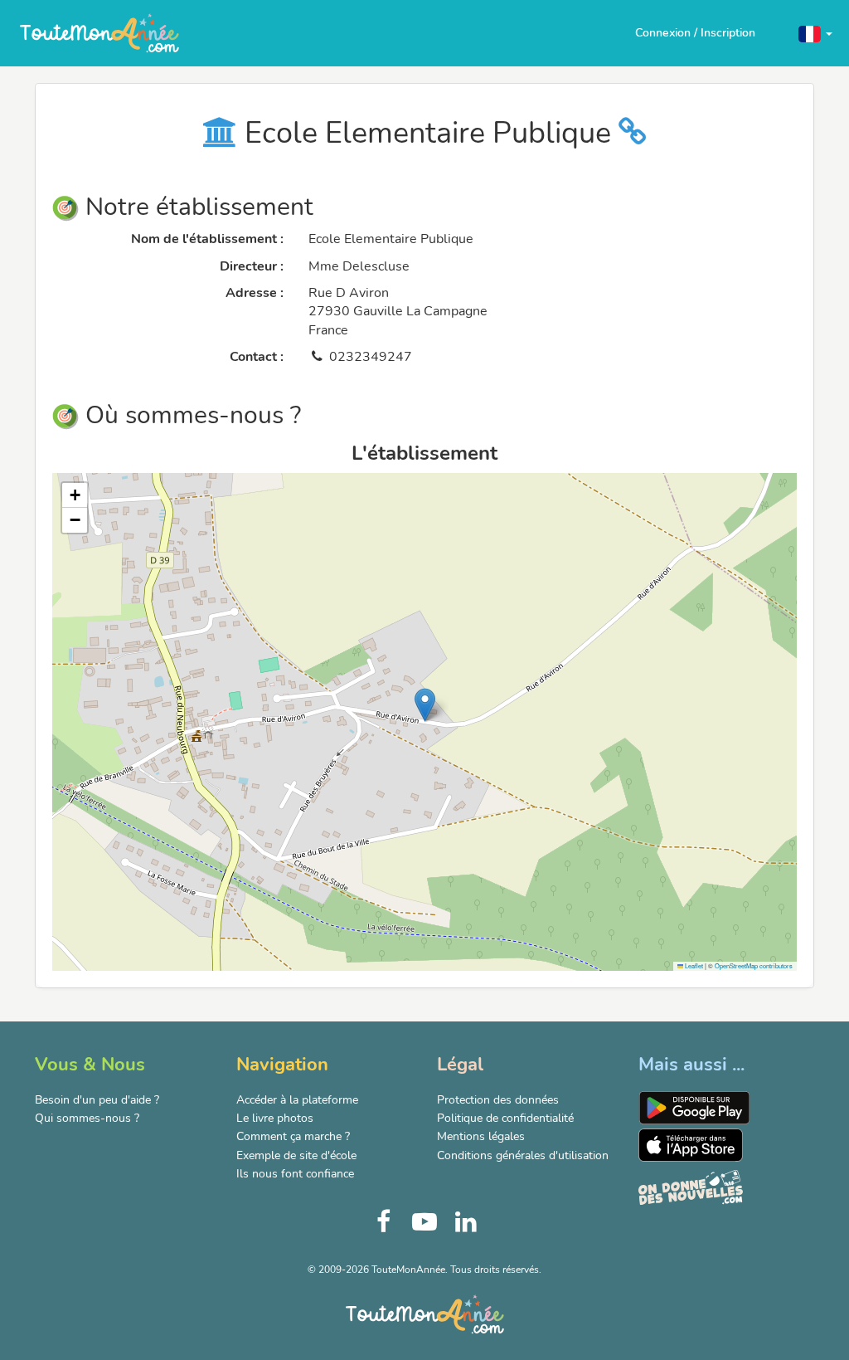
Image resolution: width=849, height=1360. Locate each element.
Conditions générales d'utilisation (523, 1155)
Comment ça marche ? (293, 1136)
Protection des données (498, 1100)
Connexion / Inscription (695, 33)
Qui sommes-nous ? (87, 1118)
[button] (815, 33)
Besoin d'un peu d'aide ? (97, 1100)
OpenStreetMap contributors (754, 965)
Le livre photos (274, 1118)
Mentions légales (481, 1136)
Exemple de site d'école (296, 1155)
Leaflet (693, 965)
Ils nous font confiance (295, 1174)
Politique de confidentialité (505, 1118)
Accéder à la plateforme (297, 1100)
